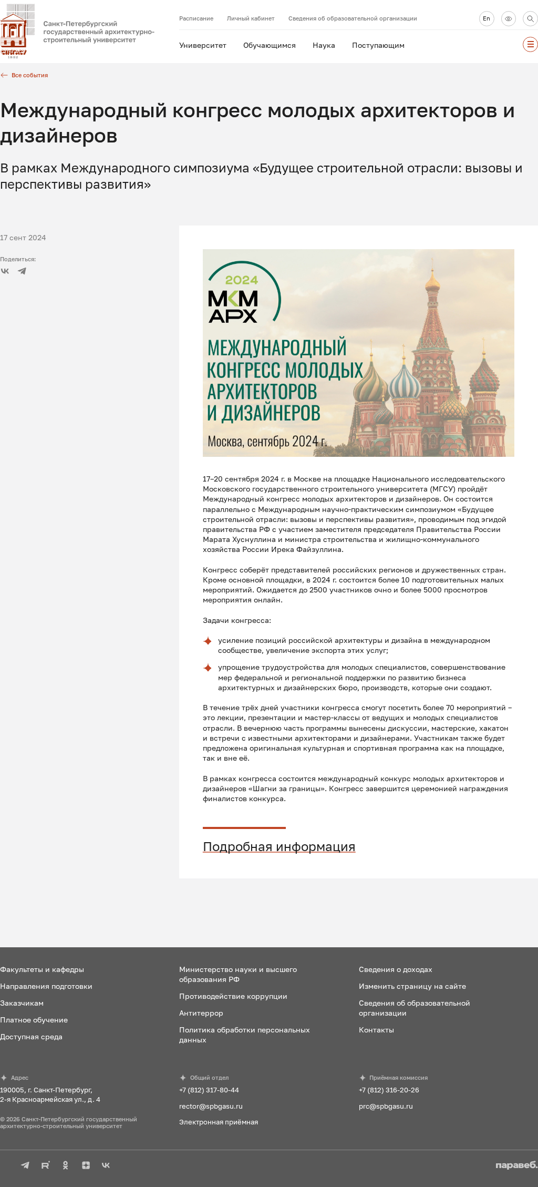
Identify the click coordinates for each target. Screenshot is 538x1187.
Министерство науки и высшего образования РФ (238, 974)
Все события (30, 74)
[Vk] (5, 271)
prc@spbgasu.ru (386, 1106)
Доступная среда (31, 1036)
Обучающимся (269, 44)
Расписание (196, 18)
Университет (202, 44)
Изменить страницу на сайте (412, 985)
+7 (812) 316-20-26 (389, 1090)
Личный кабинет (251, 18)
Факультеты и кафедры (42, 969)
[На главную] (89, 31)
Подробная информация (279, 846)
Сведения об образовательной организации (352, 18)
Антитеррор (201, 1012)
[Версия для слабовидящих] (508, 18)
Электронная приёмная (218, 1122)
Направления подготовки (46, 985)
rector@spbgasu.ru (211, 1106)
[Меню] (530, 44)
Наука (324, 44)
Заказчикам (22, 1002)
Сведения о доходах (395, 969)
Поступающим (378, 44)
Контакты (376, 1029)
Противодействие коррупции (233, 995)
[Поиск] (530, 18)
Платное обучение (34, 1019)
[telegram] (22, 271)
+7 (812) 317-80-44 (209, 1090)
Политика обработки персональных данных (244, 1034)
